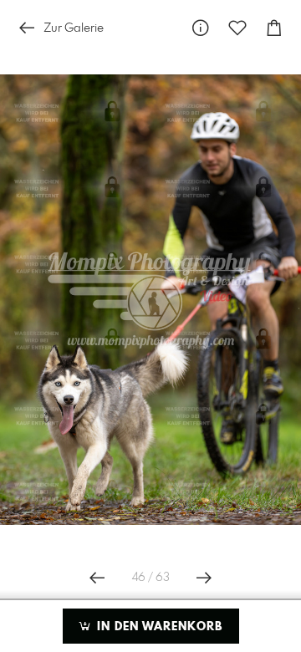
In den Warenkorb (157, 627)
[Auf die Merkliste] (237, 28)
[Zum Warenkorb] (274, 28)
